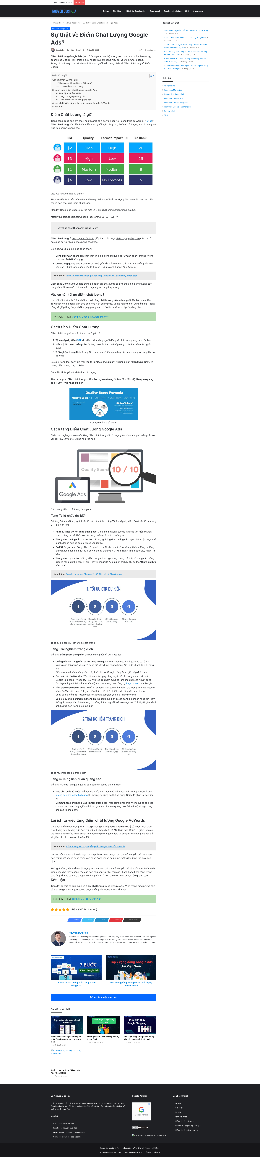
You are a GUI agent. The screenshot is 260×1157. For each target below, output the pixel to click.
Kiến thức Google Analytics (176, 103)
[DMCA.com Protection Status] (140, 1128)
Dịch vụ (106, 11)
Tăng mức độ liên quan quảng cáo (75, 100)
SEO (187, 11)
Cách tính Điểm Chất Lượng (69, 86)
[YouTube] (86, 946)
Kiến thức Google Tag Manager (177, 107)
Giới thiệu (117, 11)
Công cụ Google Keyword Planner (90, 316)
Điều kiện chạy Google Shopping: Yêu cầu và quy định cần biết (139, 1037)
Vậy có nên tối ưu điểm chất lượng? (75, 83)
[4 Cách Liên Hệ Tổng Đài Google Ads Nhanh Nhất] (67, 1058)
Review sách (155, 11)
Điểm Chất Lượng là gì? (66, 79)
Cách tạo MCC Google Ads (86, 899)
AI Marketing (198, 11)
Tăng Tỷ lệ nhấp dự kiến (70, 93)
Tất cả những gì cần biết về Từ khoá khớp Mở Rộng (186, 30)
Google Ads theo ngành (174, 94)
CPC (149, 121)
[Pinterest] (89, 946)
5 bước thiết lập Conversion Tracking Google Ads (185, 37)
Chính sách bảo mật (152, 1152)
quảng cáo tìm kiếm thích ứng (72, 795)
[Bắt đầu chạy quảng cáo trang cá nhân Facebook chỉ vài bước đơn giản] (67, 1025)
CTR (79, 340)
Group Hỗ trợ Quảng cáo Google (67, 1137)
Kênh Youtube (181, 1117)
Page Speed (132, 683)
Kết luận (59, 106)
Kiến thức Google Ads (135, 11)
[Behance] (93, 946)
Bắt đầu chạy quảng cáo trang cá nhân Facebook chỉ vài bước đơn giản (66, 1039)
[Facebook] (73, 946)
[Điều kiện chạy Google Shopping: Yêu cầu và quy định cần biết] (140, 1025)
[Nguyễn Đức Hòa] (64, 11)
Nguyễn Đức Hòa (62, 50)
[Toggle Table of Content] (150, 76)
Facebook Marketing (172, 11)
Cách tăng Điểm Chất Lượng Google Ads (76, 90)
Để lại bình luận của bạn (103, 997)
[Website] (70, 946)
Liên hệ (178, 1112)
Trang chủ (57, 23)
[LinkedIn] (80, 946)
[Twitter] (76, 946)
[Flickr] (83, 946)
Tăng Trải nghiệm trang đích (72, 96)
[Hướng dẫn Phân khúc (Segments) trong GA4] (103, 1025)
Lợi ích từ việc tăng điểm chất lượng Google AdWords (82, 103)
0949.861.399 (68, 1123)
